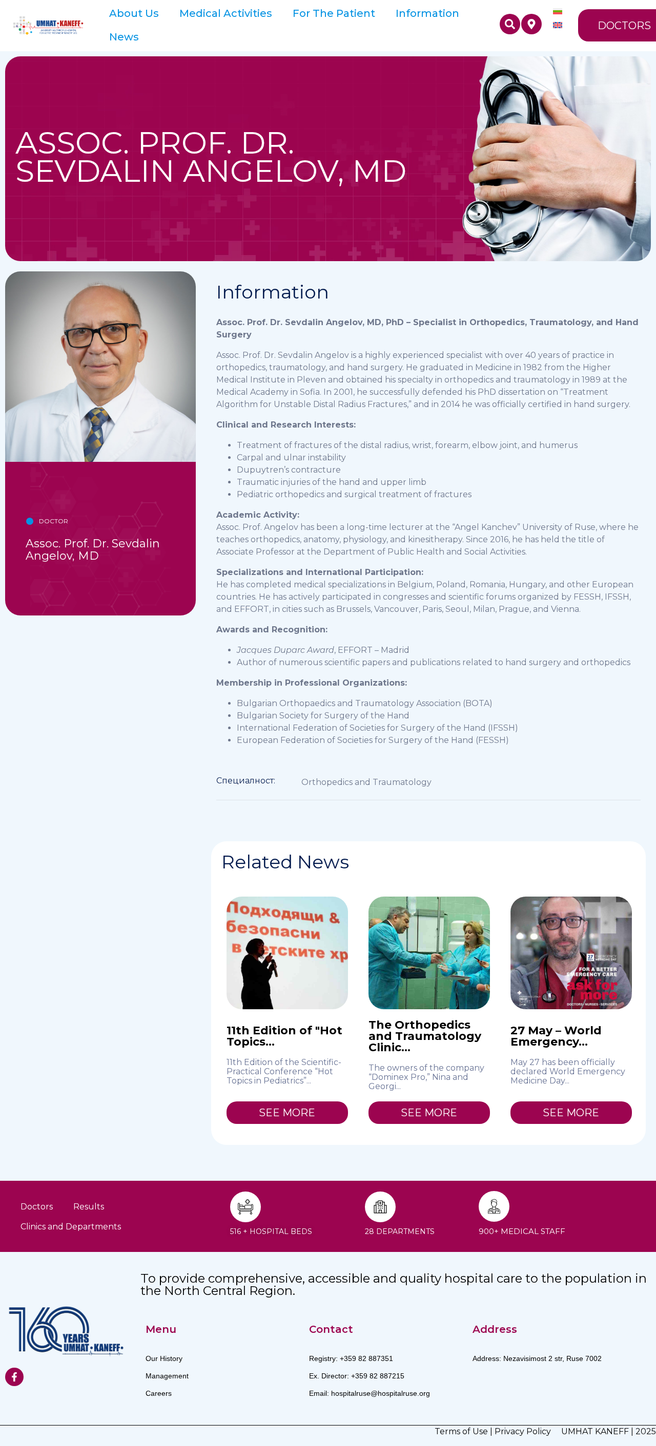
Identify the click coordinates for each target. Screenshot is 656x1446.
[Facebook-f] (14, 1377)
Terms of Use (461, 1431)
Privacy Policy (523, 1431)
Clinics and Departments (70, 1226)
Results (88, 1206)
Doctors (36, 1206)
